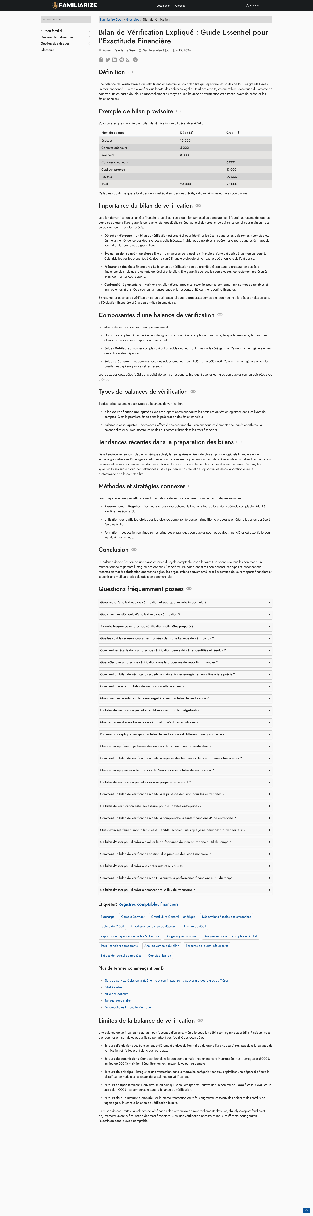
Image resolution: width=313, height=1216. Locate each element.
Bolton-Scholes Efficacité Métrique (127, 1007)
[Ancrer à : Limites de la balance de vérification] (200, 1021)
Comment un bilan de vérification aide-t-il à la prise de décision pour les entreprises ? (162, 794)
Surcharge (107, 916)
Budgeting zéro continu (181, 936)
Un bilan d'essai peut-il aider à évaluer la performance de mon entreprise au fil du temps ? (165, 842)
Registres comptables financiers (148, 904)
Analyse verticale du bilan (161, 945)
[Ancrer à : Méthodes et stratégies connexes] (191, 486)
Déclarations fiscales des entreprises (226, 916)
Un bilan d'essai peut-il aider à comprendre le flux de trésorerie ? (147, 889)
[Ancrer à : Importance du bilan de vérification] (198, 206)
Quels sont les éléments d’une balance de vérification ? (140, 614)
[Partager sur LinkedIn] (115, 58)
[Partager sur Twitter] (108, 58)
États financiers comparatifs (119, 945)
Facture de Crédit (112, 926)
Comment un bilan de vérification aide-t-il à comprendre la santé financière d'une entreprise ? (168, 818)
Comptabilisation (159, 955)
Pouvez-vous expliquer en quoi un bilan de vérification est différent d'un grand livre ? (162, 734)
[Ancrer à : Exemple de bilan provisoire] (179, 111)
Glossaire (47, 50)
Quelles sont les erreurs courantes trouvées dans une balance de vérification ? (157, 638)
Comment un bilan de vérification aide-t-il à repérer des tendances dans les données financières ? (171, 758)
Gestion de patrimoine (57, 37)
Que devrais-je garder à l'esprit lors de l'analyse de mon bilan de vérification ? (157, 770)
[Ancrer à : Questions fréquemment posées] (189, 589)
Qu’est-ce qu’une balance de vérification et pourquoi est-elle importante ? (153, 602)
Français (254, 5)
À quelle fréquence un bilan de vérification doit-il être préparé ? (147, 626)
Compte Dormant (132, 916)
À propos (180, 5)
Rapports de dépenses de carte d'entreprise (130, 936)
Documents (163, 5)
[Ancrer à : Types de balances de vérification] (193, 392)
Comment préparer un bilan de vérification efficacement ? (142, 686)
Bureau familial (51, 30)
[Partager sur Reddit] (122, 58)
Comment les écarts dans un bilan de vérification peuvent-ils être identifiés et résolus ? (163, 650)
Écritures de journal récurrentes (207, 945)
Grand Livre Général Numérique (173, 916)
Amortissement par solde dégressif (154, 926)
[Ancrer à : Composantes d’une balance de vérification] (220, 315)
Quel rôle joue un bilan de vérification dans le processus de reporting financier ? (159, 662)
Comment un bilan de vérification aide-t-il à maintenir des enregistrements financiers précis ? (167, 674)
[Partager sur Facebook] (102, 58)
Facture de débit (195, 926)
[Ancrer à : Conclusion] (134, 550)
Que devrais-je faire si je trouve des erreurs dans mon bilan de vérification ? (156, 746)
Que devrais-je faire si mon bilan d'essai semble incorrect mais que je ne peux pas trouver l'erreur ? (172, 830)
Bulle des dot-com (116, 993)
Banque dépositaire (117, 1000)
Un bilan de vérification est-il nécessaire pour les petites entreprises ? (151, 806)
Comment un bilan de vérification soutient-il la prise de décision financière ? (155, 854)
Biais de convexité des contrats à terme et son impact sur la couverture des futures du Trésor (166, 980)
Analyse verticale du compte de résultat (230, 936)
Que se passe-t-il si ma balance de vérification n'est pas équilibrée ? (149, 722)
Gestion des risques (55, 43)
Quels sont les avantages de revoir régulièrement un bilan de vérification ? (154, 698)
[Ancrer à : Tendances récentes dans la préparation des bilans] (239, 442)
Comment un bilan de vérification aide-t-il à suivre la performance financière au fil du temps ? (167, 878)
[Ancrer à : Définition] (130, 72)
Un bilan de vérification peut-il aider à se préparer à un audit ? (145, 782)
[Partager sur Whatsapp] (129, 58)
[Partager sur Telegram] (136, 58)
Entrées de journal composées (121, 955)
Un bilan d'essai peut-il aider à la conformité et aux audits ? (142, 866)
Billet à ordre (113, 987)
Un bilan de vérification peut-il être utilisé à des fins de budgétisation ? (151, 710)
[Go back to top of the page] (306, 1210)
